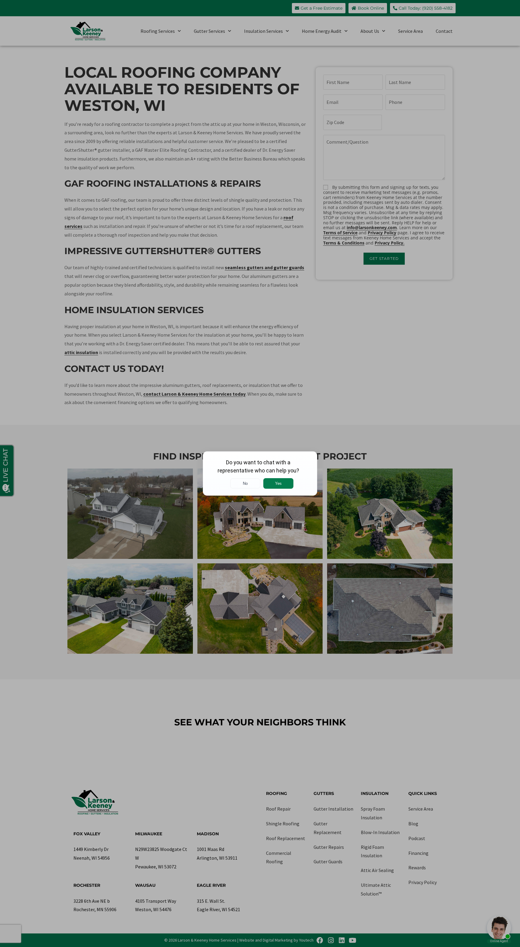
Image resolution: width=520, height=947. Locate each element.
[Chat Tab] (260, 473)
